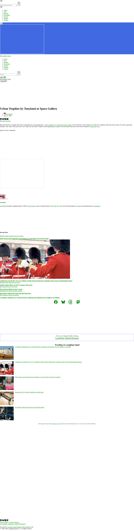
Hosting (6, 62)
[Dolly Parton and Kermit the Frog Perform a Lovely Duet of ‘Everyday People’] (11, 236)
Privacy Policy (4, 522)
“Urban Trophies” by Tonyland (53, 125)
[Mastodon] (7, 520)
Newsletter (7, 64)
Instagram (97, 206)
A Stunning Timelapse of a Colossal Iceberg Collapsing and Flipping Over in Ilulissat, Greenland (29, 297)
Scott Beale (3, 206)
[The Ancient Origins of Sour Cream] (8, 286)
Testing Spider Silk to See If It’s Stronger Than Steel (16, 285)
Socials (6, 65)
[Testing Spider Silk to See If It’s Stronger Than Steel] (10, 282)
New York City (55, 206)
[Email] (7, 119)
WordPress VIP (28, 527)
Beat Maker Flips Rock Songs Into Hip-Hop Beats (15, 293)
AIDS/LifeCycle (95, 126)
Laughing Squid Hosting (67, 338)
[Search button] (18, 73)
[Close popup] (1, 23)
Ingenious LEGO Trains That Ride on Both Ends (29, 392)
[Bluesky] (3, 119)
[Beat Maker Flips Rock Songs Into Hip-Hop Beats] (11, 291)
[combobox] (8, 74)
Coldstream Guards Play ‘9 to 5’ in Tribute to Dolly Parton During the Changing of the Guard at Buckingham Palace (36, 281)
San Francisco (32, 206)
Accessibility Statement (6, 524)
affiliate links (55, 423)
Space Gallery (68, 125)
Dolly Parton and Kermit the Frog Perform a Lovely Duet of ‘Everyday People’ (24, 238)
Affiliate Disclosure (20, 524)
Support (6, 67)
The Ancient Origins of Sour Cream (11, 289)
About (5, 59)
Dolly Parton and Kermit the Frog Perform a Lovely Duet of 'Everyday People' (37, 377)
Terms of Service (14, 522)
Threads (78, 206)
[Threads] (5, 119)
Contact (6, 69)
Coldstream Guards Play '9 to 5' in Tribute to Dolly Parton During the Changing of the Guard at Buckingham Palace (48, 362)
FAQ (5, 60)
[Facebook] (1, 119)
